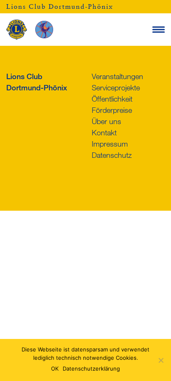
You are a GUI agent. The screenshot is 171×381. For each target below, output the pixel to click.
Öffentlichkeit (112, 98)
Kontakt (104, 132)
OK (55, 368)
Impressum (110, 143)
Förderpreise (112, 110)
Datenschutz (112, 154)
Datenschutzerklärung (91, 368)
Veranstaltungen (117, 76)
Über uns (106, 121)
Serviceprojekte (116, 87)
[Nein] (160, 360)
